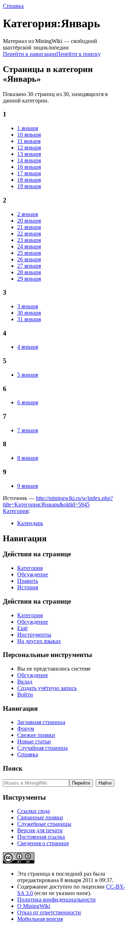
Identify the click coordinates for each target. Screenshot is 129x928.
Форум (25, 728)
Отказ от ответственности (49, 912)
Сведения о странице (43, 843)
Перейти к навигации (29, 54)
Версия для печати (40, 830)
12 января (29, 147)
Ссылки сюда (33, 811)
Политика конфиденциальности (56, 899)
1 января (27, 128)
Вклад (24, 682)
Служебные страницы (44, 824)
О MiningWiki (33, 906)
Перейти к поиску (78, 54)
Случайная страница (42, 748)
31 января (29, 319)
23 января (29, 240)
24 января (29, 246)
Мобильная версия (40, 919)
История (27, 587)
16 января (29, 167)
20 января (29, 221)
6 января (27, 402)
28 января (29, 272)
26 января (29, 259)
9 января (27, 486)
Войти (25, 694)
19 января (29, 186)
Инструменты (34, 635)
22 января (29, 233)
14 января (29, 160)
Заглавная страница (41, 722)
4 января (27, 347)
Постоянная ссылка (41, 837)
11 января (28, 141)
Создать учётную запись (47, 688)
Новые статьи (34, 741)
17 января (29, 173)
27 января (29, 266)
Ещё (22, 628)
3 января (27, 306)
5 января (27, 375)
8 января (27, 458)
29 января (29, 279)
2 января (27, 214)
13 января (29, 154)
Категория (15, 511)
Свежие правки (36, 735)
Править (27, 581)
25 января (29, 253)
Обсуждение (32, 574)
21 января (29, 227)
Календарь (30, 523)
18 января (29, 180)
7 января (27, 430)
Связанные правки (40, 817)
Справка (13, 6)
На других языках (39, 641)
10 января (29, 135)
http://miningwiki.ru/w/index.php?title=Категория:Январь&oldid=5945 (58, 501)
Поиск (13, 768)
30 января (29, 313)
